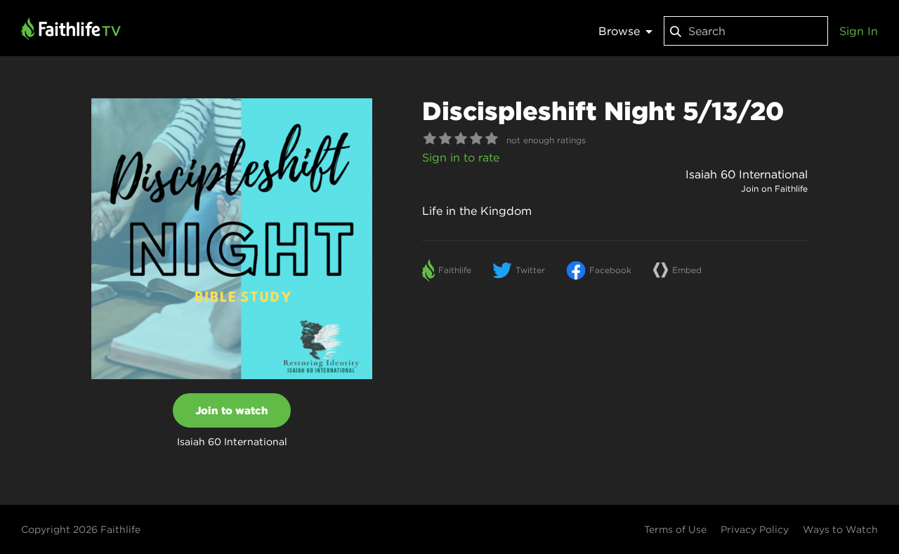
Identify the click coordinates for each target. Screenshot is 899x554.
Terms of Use (675, 529)
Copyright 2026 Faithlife (80, 529)
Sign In (858, 31)
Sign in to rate (460, 157)
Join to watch (231, 410)
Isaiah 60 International (746, 174)
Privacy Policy (755, 529)
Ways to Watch (840, 529)
